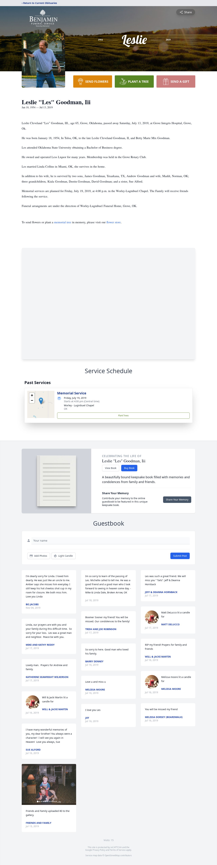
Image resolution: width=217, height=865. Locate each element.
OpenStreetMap (112, 855)
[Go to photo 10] (56, 801)
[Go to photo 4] (43, 801)
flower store (113, 222)
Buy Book (129, 468)
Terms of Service (118, 850)
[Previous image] (25, 784)
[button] (41, 400)
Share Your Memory (177, 499)
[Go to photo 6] (47, 801)
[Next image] (73, 784)
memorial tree (62, 222)
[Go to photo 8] (52, 801)
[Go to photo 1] (37, 801)
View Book (110, 468)
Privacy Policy (99, 850)
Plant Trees (123, 415)
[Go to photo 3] (41, 801)
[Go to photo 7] (50, 801)
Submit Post (180, 555)
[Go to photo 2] (39, 801)
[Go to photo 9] (54, 801)
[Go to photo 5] (45, 801)
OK (65, 408)
